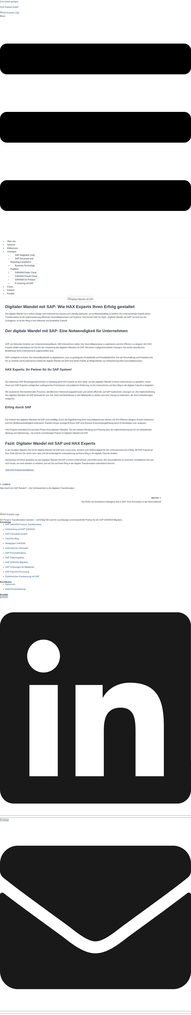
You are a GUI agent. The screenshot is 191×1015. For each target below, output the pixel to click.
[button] (95, 126)
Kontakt (10, 293)
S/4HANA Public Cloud (25, 272)
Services (11, 245)
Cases (10, 287)
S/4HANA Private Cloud (26, 276)
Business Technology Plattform (22, 267)
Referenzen (12, 248)
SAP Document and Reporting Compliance (21, 260)
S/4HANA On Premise (25, 280)
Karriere (11, 290)
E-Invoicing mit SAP (24, 283)
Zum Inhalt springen (9, 2)
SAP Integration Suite (25, 255)
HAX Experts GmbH (9, 7)
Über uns (11, 241)
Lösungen (11, 251)
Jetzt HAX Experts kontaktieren (19, 470)
